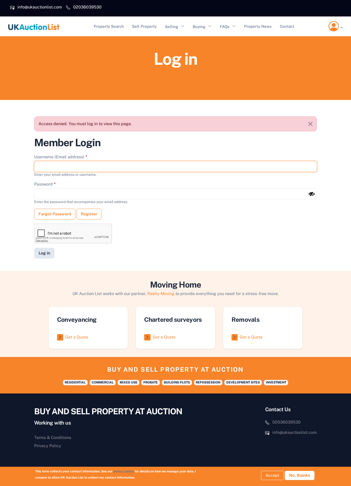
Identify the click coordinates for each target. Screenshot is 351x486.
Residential (75, 382)
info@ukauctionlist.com (39, 7)
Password (43, 184)
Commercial (103, 382)
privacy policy (123, 471)
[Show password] (312, 194)
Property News (258, 26)
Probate (150, 382)
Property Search (109, 26)
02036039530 (87, 7)
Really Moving (160, 293)
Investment (276, 382)
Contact (287, 26)
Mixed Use (128, 382)
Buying (199, 26)
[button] (335, 26)
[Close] (310, 124)
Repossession (208, 382)
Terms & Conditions (52, 437)
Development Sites (243, 382)
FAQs (224, 26)
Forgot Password (55, 214)
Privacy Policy (47, 445)
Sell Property (144, 26)
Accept (272, 475)
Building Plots (177, 382)
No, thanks (299, 475)
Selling (171, 26)
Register (89, 214)
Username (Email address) (59, 156)
